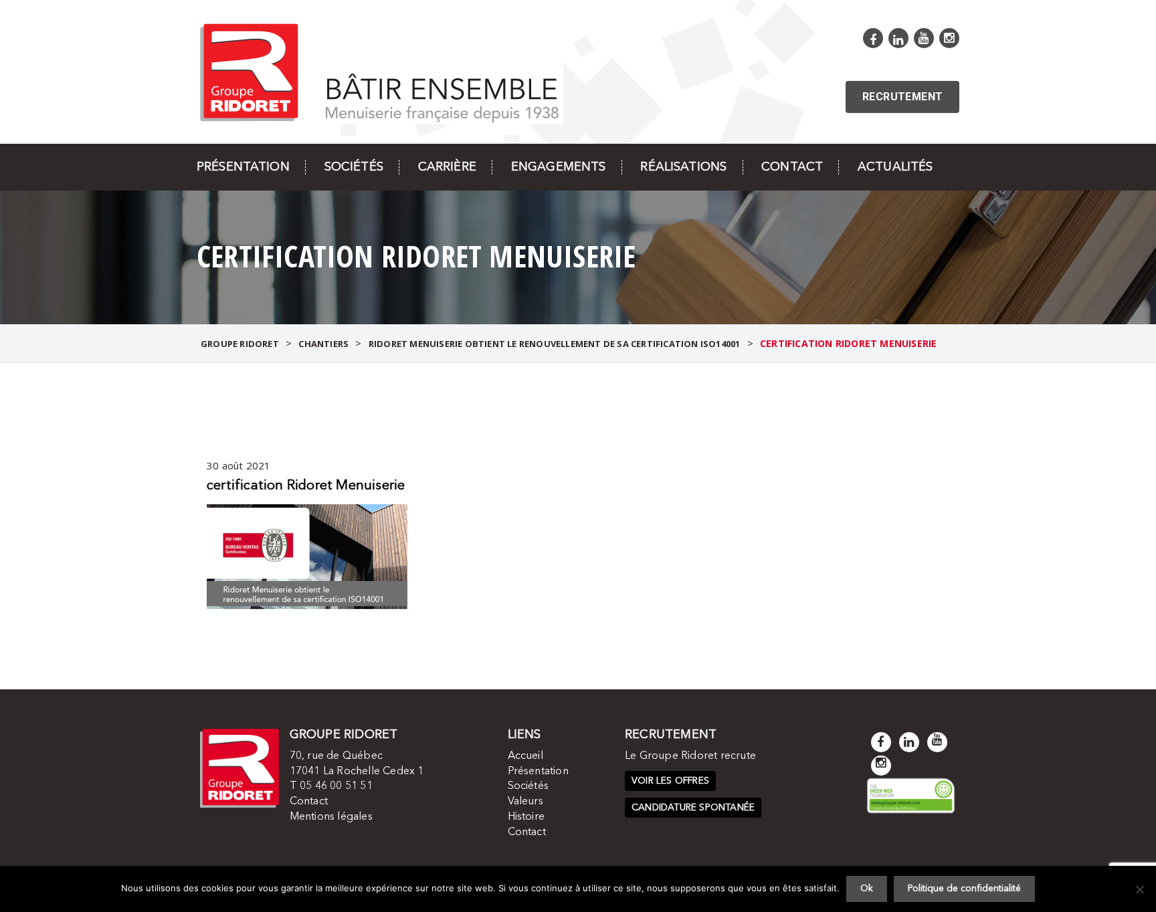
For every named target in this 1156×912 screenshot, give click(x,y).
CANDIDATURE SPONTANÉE (693, 807)
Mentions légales (331, 817)
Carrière (447, 167)
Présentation (243, 167)
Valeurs (525, 801)
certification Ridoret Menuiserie (306, 486)
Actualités (895, 167)
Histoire (526, 817)
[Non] (1139, 889)
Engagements (558, 167)
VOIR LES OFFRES (670, 781)
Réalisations (683, 167)
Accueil (525, 756)
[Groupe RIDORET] (380, 71)
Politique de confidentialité (964, 888)
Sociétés (353, 167)
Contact (792, 167)
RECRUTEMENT (902, 96)
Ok (866, 888)
